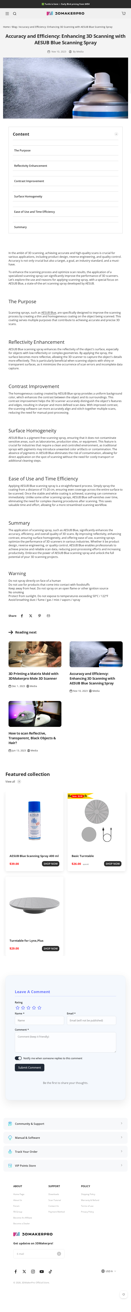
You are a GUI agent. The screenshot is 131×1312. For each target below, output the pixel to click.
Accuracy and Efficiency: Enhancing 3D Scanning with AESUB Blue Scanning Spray (92, 678)
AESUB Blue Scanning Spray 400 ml (34, 856)
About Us (17, 1200)
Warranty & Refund (90, 1200)
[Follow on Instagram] (33, 1271)
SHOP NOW (51, 863)
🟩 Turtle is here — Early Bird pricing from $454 (66, 4)
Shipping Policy (88, 1194)
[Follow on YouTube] (41, 1271)
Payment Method (56, 1211)
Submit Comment (29, 1067)
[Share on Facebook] (21, 615)
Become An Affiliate (22, 1217)
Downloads (53, 1194)
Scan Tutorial (54, 1200)
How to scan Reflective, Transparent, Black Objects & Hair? (32, 738)
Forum (16, 1206)
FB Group (17, 1211)
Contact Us (53, 1206)
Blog (14, 26)
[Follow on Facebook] (15, 1271)
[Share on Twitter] (30, 615)
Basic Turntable (83, 856)
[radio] (17, 1007)
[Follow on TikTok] (50, 1271)
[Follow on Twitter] (24, 1271)
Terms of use (87, 1206)
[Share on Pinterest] (39, 615)
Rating (19, 1002)
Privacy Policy (87, 1211)
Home (6, 26)
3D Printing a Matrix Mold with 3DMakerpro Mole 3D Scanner (34, 676)
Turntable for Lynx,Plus (26, 941)
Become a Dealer (21, 1223)
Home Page (18, 1194)
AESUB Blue (48, 312)
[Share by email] (48, 615)
